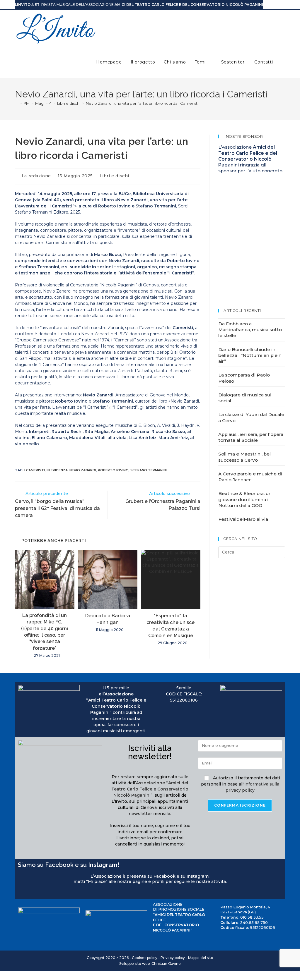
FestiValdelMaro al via (243, 519)
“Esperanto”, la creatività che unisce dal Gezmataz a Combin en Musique (170, 625)
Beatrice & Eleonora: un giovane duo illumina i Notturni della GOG (245, 499)
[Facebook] (20, 892)
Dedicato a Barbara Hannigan (107, 619)
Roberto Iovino (113, 470)
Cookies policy (144, 957)
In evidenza (57, 470)
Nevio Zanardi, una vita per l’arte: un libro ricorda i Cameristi (142, 103)
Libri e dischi (114, 175)
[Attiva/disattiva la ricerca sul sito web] (283, 62)
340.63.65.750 (254, 922)
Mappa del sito (200, 957)
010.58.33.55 (252, 917)
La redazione (36, 175)
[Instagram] (26, 892)
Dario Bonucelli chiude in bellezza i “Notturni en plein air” (250, 355)
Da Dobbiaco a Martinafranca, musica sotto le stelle (250, 329)
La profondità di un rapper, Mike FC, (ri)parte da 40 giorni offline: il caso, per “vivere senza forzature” (44, 632)
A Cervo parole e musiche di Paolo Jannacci (250, 476)
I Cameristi (34, 470)
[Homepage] (16, 103)
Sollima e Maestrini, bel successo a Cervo (244, 457)
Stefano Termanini (148, 470)
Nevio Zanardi (82, 470)
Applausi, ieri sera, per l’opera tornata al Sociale (250, 437)
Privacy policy (173, 957)
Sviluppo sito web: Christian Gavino (150, 963)
